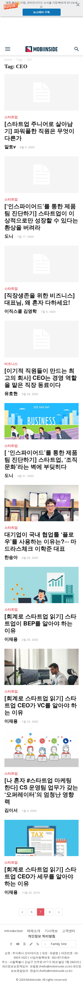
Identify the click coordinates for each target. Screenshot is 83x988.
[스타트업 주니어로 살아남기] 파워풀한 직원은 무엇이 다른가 (39, 131)
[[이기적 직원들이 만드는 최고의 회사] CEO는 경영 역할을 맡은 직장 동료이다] (41, 339)
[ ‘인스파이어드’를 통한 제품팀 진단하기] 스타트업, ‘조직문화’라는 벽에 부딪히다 (40, 459)
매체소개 (33, 931)
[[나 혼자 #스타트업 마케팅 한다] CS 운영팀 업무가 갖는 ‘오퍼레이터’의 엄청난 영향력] (41, 749)
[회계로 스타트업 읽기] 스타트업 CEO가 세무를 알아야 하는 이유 (40, 876)
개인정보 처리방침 (41, 936)
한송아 (11, 557)
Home (8, 60)
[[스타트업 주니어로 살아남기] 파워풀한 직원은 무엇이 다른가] (41, 92)
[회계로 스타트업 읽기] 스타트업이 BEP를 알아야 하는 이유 (40, 623)
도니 (8, 236)
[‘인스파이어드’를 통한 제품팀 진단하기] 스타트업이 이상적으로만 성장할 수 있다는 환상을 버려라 (41, 216)
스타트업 (11, 116)
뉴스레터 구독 (41, 12)
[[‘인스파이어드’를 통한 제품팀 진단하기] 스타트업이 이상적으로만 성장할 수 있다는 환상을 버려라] (41, 174)
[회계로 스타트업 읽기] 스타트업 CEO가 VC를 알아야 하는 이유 (40, 705)
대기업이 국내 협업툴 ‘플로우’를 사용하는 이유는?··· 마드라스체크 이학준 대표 (40, 541)
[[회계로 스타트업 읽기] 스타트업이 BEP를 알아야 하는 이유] (41, 585)
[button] (41, 8)
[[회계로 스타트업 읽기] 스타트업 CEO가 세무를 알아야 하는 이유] (41, 838)
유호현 (11, 393)
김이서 (11, 810)
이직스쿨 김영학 (20, 311)
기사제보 (51, 931)
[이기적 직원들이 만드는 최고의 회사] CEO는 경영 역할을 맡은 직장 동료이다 (40, 377)
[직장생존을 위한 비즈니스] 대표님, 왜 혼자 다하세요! (39, 298)
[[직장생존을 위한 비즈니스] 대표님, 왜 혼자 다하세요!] (41, 264)
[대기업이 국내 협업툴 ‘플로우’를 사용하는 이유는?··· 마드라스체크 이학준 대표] (41, 503)
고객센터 (68, 931)
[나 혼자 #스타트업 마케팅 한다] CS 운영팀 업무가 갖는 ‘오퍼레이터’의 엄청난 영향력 (41, 790)
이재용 (11, 639)
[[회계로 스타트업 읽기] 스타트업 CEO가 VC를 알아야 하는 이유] (41, 667)
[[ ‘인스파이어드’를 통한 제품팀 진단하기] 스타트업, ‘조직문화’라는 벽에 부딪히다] (41, 421)
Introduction (13, 931)
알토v (10, 146)
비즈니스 (11, 363)
